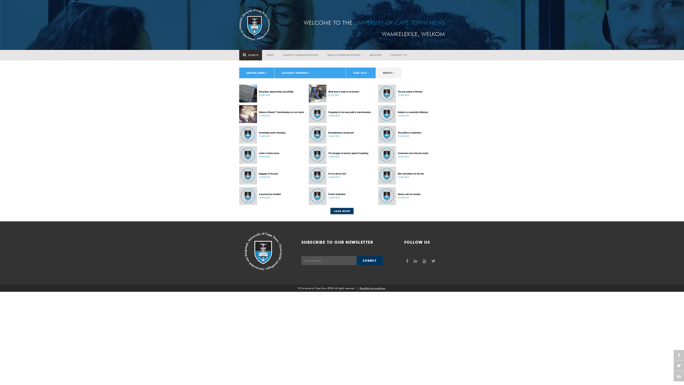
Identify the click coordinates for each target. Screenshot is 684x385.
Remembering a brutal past (341, 133)
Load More (342, 211)
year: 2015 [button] (360, 72)
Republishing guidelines (372, 288)
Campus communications (300, 55)
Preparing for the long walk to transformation (349, 112)
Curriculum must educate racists (413, 153)
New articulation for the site (411, 174)
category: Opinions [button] (295, 72)
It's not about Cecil (337, 174)
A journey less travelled (270, 194)
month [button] (388, 72)
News (270, 55)
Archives (375, 55)
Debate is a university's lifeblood (413, 112)
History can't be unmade (409, 194)
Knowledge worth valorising (272, 133)
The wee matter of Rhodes (410, 92)
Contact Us (398, 55)
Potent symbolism (337, 194)
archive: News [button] (255, 72)
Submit (369, 260)
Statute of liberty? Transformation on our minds (281, 112)
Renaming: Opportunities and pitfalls (276, 92)
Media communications (344, 55)
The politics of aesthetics (409, 133)
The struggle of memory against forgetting (348, 153)
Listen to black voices (269, 153)
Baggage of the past (268, 174)
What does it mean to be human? (343, 92)
